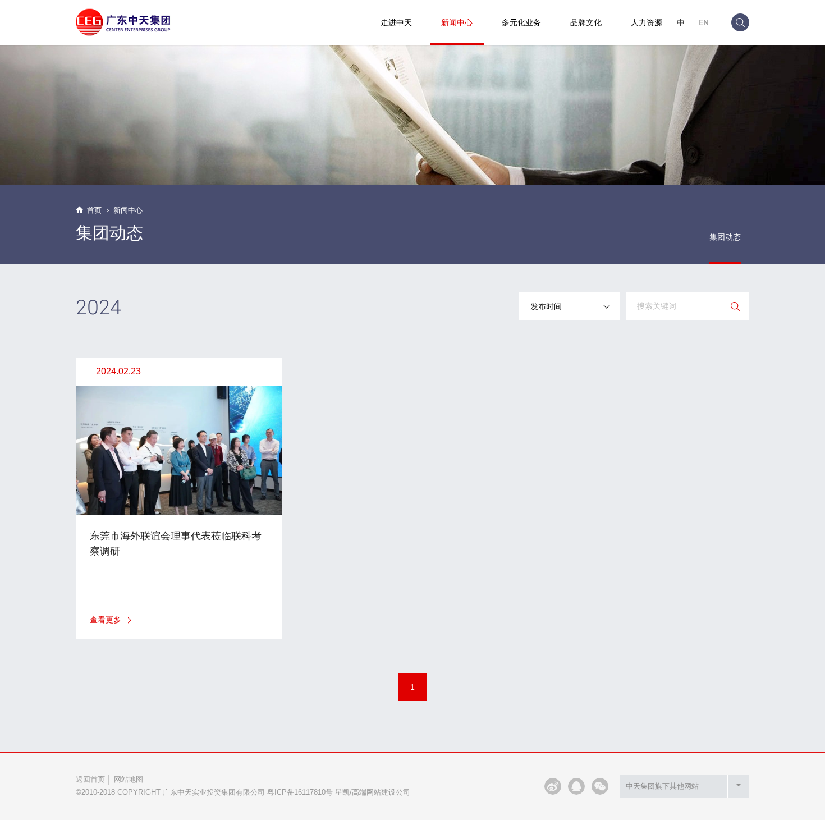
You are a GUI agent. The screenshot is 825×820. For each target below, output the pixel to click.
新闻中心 (457, 22)
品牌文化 (586, 22)
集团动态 (725, 236)
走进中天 (396, 22)
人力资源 (646, 22)
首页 (94, 210)
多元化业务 (521, 22)
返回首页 (90, 779)
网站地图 (128, 779)
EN (704, 22)
